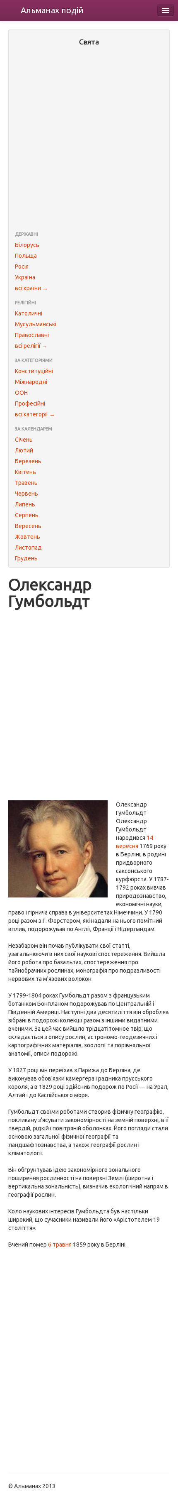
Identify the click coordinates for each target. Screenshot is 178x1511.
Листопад (28, 547)
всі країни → (31, 288)
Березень (28, 461)
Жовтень (27, 536)
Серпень (26, 515)
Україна (25, 277)
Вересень (28, 526)
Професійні (30, 403)
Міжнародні (31, 382)
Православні (32, 335)
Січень (24, 439)
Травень (26, 482)
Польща (26, 255)
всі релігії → (31, 345)
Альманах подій (52, 10)
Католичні (28, 313)
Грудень (26, 558)
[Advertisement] (89, 139)
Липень (25, 504)
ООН (21, 392)
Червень (26, 493)
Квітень (25, 472)
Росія (22, 266)
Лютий (24, 450)
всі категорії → (35, 414)
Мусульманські (35, 324)
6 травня (60, 1244)
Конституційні (34, 371)
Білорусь (27, 245)
